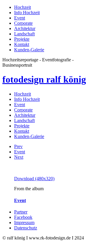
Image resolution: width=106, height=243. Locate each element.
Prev (18, 146)
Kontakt (21, 44)
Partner (20, 211)
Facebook (23, 217)
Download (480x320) (34, 178)
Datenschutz (25, 227)
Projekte (21, 39)
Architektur (24, 28)
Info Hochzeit (27, 12)
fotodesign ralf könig (44, 79)
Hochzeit (22, 7)
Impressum (24, 222)
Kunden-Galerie (29, 49)
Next (18, 157)
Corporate (23, 23)
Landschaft (24, 33)
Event (19, 17)
